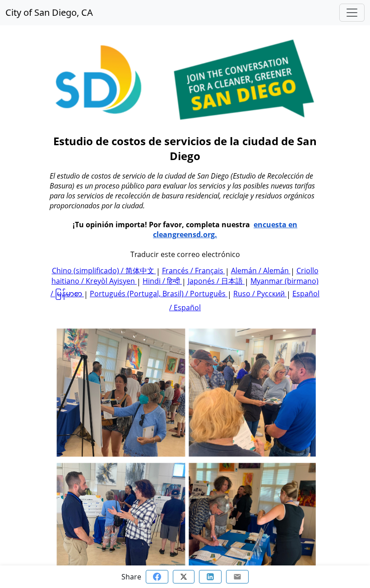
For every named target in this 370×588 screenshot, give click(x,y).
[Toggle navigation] (352, 13)
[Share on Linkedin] (210, 576)
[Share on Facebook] (157, 576)
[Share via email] (237, 576)
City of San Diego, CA (49, 12)
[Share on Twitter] (183, 576)
